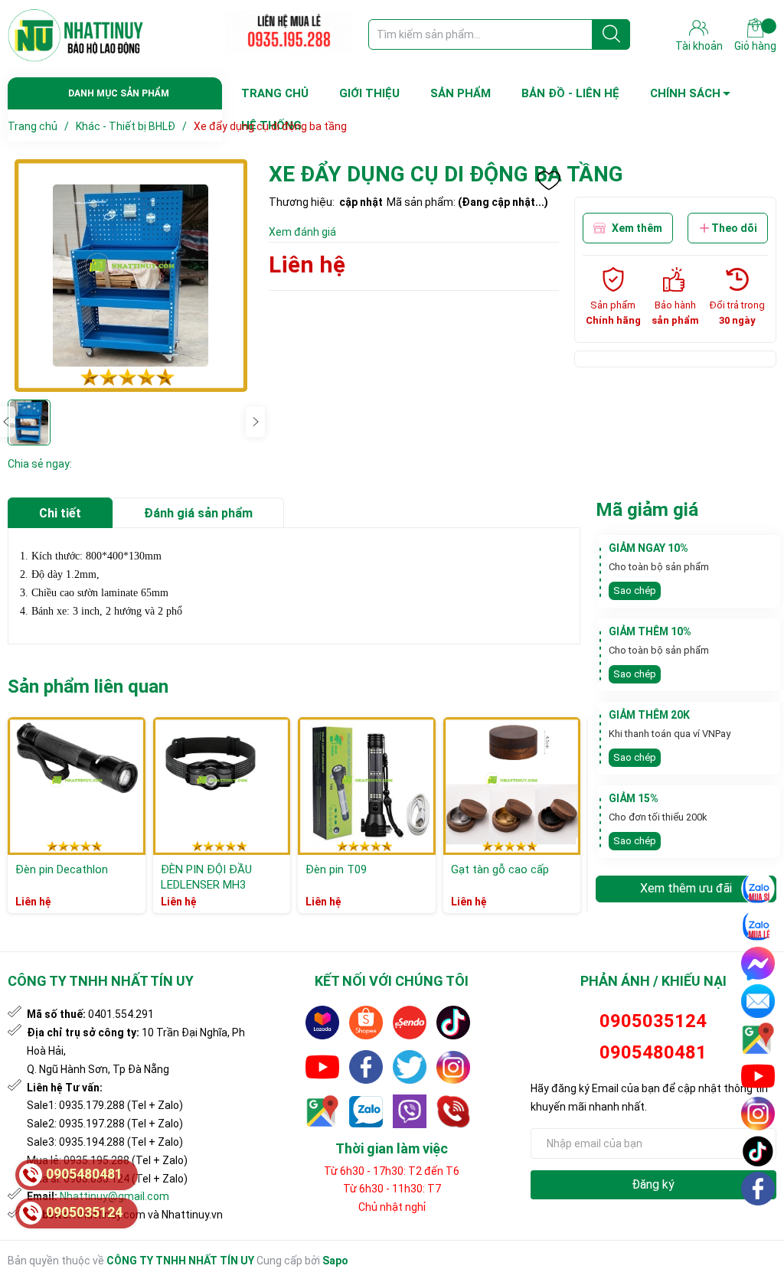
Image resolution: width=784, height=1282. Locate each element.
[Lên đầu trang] (758, 1224)
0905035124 (653, 1021)
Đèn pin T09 (336, 869)
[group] (130, 275)
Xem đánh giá (302, 232)
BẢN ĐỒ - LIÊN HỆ (570, 93)
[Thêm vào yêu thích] (549, 180)
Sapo (335, 1260)
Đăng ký (653, 1184)
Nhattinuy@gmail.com (114, 1196)
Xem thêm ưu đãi (686, 888)
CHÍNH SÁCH (685, 93)
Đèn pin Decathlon (61, 869)
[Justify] (611, 34)
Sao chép (634, 590)
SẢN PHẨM (460, 93)
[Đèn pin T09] (367, 786)
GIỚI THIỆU (369, 93)
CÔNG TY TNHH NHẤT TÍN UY (180, 1260)
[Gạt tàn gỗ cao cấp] (512, 786)
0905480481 (653, 1052)
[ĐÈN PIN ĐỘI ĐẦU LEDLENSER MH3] (222, 786)
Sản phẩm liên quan (88, 686)
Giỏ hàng (755, 46)
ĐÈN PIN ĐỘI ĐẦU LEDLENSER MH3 (206, 877)
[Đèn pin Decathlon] (76, 786)
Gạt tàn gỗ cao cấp (500, 869)
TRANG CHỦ (275, 93)
